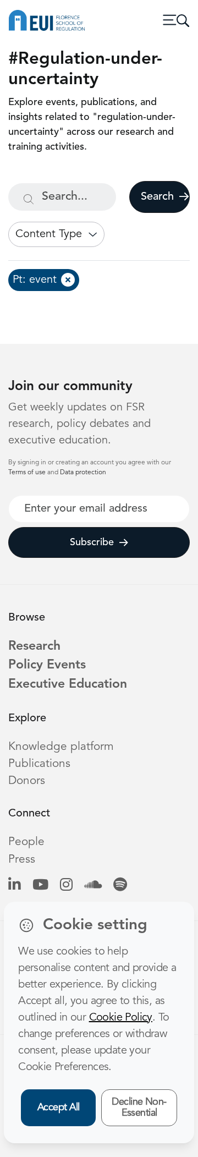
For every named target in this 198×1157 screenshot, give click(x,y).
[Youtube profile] (40, 885)
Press (21, 859)
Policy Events (47, 665)
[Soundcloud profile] (93, 885)
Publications (39, 764)
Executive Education (67, 684)
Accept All (58, 1107)
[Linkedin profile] (14, 885)
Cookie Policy (120, 1017)
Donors (26, 781)
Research (34, 646)
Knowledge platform (61, 747)
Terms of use (27, 472)
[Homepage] (47, 20)
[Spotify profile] (120, 885)
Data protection (83, 472)
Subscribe (92, 542)
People (26, 842)
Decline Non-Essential (139, 1107)
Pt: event (35, 280)
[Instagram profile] (66, 885)
